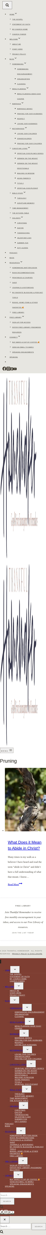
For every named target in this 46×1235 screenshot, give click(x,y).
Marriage (15, 1034)
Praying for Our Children (29, 143)
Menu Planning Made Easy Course (28, 1027)
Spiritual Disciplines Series (30, 153)
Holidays (14, 1106)
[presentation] (25, 800)
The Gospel (17, 19)
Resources (10, 1132)
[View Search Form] (7, 5)
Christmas (22, 223)
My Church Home (20, 29)
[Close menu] (0, 962)
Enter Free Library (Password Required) (26, 1169)
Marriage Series (25, 109)
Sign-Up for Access (21, 322)
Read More (15, 884)
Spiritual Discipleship (27, 188)
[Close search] (4, 1219)
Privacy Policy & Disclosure (27, 954)
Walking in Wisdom (25, 173)
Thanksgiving (23, 233)
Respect (21, 118)
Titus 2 (20, 183)
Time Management (20, 208)
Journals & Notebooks (23, 287)
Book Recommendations (23, 272)
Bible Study (16, 1090)
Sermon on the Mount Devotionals (26, 1074)
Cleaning (21, 84)
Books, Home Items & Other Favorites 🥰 (24, 1152)
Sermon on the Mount (27, 158)
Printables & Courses (22, 277)
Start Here (17, 49)
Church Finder (19, 34)
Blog (7, 1001)
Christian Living (18, 1065)
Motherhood (16, 1050)
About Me (16, 44)
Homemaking (16, 1008)
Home (7, 970)
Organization (23, 79)
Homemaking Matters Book (24, 267)
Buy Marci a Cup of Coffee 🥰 (26, 342)
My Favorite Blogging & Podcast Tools (27, 1148)
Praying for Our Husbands (29, 113)
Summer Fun (22, 243)
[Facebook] (4, 370)
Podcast (14, 253)
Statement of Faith (21, 24)
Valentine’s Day (24, 238)
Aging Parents (24, 178)
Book (12, 258)
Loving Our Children (27, 133)
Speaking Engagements (23, 352)
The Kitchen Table (20, 213)
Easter (20, 228)
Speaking (14, 357)
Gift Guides (22, 248)
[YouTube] (15, 370)
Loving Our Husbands (27, 123)
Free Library (18, 312)
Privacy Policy (19, 54)
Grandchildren (24, 138)
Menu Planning (17, 1022)
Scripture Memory (25, 203)
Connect (9, 1176)
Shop (14, 282)
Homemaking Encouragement (30, 1012)
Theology (21, 198)
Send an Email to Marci (23, 347)
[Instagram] (8, 370)
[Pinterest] (11, 370)
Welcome (9, 987)
